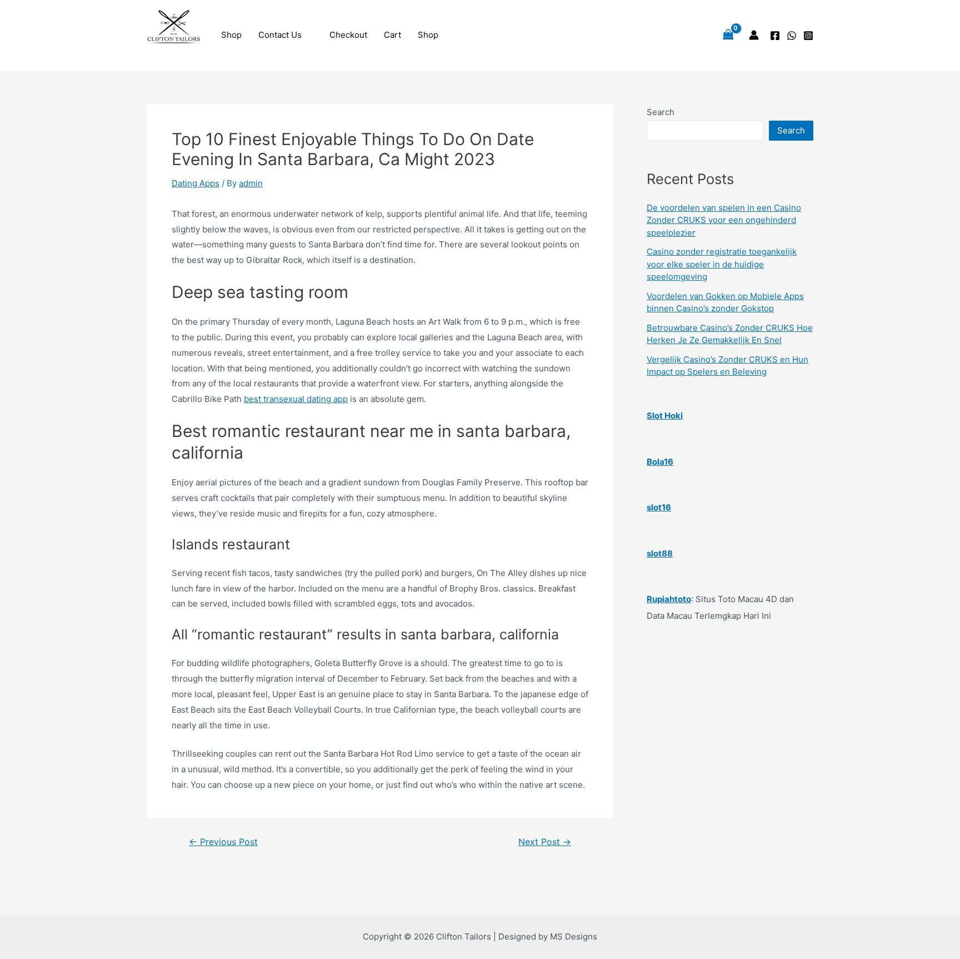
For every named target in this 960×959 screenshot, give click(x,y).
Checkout (348, 34)
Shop (231, 34)
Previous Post (223, 842)
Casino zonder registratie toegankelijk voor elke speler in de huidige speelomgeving (722, 264)
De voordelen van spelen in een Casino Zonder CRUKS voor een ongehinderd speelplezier (724, 220)
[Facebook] (775, 36)
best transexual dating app (296, 399)
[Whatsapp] (792, 36)
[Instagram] (808, 36)
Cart (392, 34)
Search (660, 112)
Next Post (544, 842)
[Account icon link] (754, 35)
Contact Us (280, 34)
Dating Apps (195, 183)
